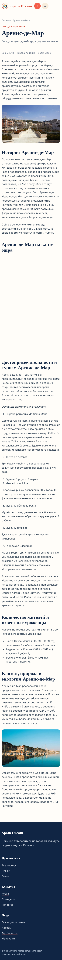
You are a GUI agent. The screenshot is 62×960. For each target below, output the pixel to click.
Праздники (9, 899)
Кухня (5, 893)
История (7, 904)
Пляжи (6, 870)
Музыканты (9, 938)
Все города (9, 865)
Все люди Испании (13, 922)
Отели (6, 876)
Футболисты (9, 933)
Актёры (6, 927)
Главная (6, 20)
